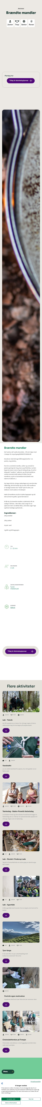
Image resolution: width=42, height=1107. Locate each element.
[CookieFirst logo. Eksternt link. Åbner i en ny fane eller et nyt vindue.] (2, 1083)
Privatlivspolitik (36, 1081)
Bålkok (12, 608)
